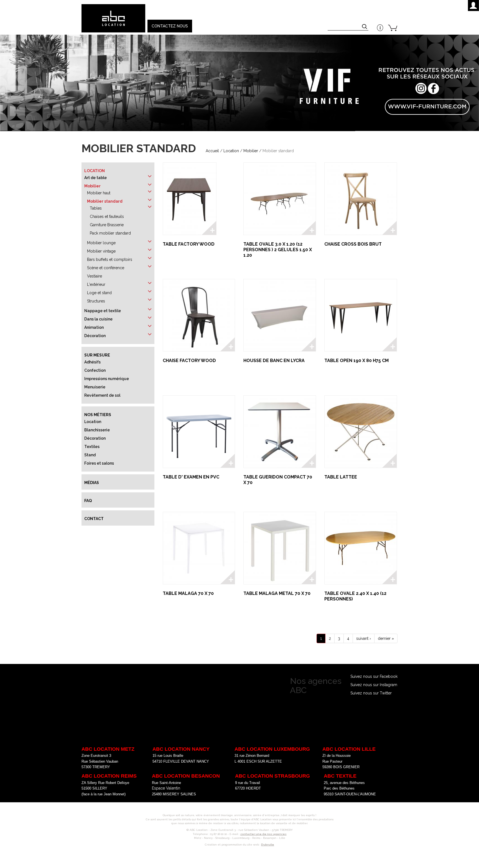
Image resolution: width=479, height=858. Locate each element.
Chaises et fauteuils (107, 216)
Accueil (212, 151)
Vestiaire (94, 276)
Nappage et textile (102, 311)
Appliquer (365, 27)
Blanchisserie (97, 430)
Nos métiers (97, 415)
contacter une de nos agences (263, 834)
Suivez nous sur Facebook (374, 676)
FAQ (88, 500)
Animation (94, 327)
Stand (90, 455)
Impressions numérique (106, 378)
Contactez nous (170, 26)
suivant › (363, 638)
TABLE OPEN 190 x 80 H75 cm (356, 360)
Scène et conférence (105, 268)
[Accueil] (113, 18)
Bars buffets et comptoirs (109, 259)
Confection (95, 370)
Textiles (92, 446)
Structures (96, 301)
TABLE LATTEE (340, 477)
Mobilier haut (98, 193)
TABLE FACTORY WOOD (189, 244)
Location (231, 151)
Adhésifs (92, 362)
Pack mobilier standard (110, 233)
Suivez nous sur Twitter (371, 693)
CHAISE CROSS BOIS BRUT (353, 244)
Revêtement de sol (102, 395)
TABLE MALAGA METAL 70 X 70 (276, 593)
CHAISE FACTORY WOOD (189, 360)
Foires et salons (99, 463)
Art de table (95, 177)
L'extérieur (96, 284)
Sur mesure (97, 355)
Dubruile (267, 844)
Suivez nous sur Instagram (373, 685)
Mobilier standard (105, 201)
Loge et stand (99, 293)
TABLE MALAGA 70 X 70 (188, 593)
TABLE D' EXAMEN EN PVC (191, 477)
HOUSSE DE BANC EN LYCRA (274, 360)
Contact (94, 518)
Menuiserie (94, 387)
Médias (91, 482)
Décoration (95, 335)
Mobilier (250, 151)
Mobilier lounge (101, 243)
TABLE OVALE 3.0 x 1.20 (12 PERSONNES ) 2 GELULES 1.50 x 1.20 (277, 249)
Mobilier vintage (101, 251)
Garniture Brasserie (107, 225)
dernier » (386, 638)
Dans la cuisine (98, 319)
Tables (96, 208)
